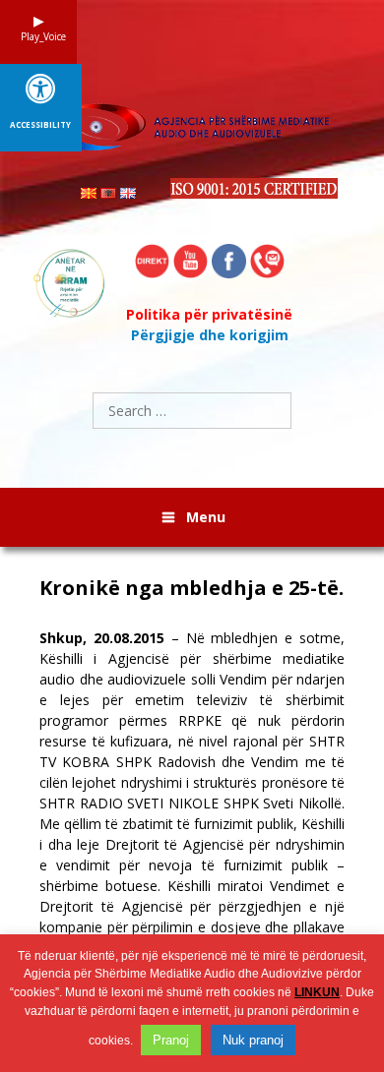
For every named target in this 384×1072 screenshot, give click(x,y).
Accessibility (40, 125)
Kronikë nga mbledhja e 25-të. (191, 588)
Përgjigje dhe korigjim (209, 335)
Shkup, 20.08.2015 (101, 637)
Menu (205, 516)
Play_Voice (38, 36)
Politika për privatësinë (209, 314)
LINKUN (317, 992)
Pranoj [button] (171, 1040)
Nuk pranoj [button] (253, 1040)
